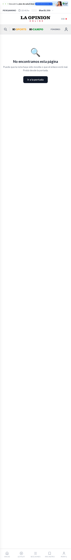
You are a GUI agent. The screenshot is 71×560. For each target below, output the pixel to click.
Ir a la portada (35, 79)
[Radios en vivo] (64, 18)
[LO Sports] (19, 29)
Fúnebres (55, 29)
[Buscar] (5, 29)
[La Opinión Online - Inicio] (35, 19)
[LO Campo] (36, 29)
